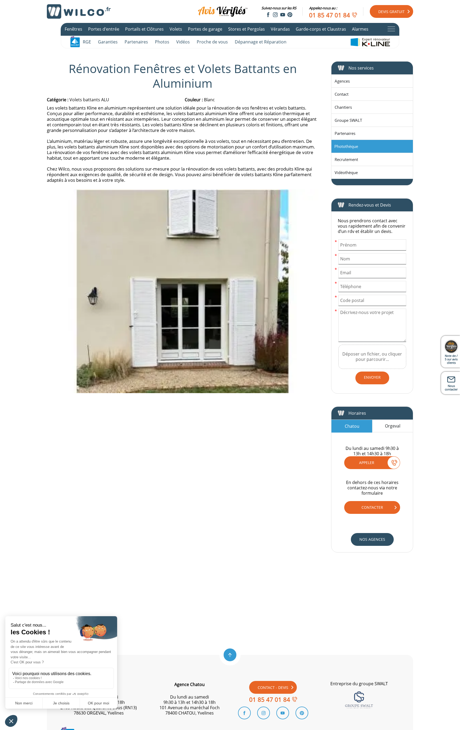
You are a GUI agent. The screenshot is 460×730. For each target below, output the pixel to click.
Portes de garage (205, 29)
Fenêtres (73, 29)
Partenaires (136, 42)
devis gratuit (391, 11)
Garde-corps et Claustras (321, 29)
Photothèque (346, 146)
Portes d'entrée (103, 29)
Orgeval (392, 426)
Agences (342, 81)
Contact (341, 94)
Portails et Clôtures (144, 29)
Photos (162, 42)
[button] (230, 655)
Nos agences (372, 539)
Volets (176, 29)
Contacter (372, 507)
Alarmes (360, 29)
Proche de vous (212, 42)
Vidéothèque (346, 172)
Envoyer (372, 377)
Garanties (108, 42)
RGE (87, 42)
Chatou (352, 426)
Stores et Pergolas (246, 29)
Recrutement (346, 159)
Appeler (366, 462)
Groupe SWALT (348, 120)
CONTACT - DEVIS (273, 687)
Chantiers (343, 107)
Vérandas (280, 29)
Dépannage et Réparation (260, 42)
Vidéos (183, 42)
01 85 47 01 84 (329, 15)
